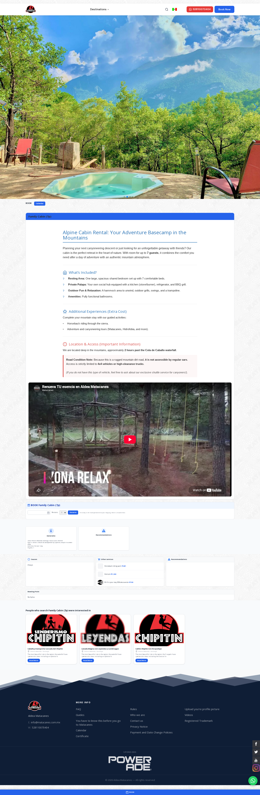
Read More (33, 660)
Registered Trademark (199, 720)
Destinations (98, 9)
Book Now (224, 9)
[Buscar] (166, 9)
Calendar (40, 203)
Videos (189, 715)
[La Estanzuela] (130, 763)
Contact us (136, 720)
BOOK (28, 203)
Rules (133, 709)
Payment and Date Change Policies (151, 732)
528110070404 (38, 727)
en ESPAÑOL (181, 9)
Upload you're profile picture (202, 709)
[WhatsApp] (253, 780)
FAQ (78, 709)
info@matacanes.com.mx (44, 722)
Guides (80, 715)
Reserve (73, 512)
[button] (255, 107)
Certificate (82, 736)
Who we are (137, 715)
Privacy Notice (139, 726)
